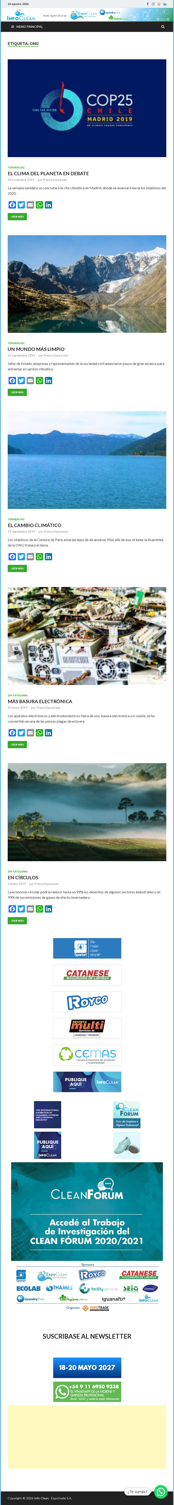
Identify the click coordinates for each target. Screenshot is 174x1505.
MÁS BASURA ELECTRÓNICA (40, 701)
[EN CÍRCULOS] (87, 814)
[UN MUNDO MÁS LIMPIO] (87, 285)
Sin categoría (18, 695)
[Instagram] (153, 4)
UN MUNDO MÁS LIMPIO (36, 349)
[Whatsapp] (159, 4)
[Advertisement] (87, 1437)
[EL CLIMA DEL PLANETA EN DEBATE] (87, 110)
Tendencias (16, 167)
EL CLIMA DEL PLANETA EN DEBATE (48, 173)
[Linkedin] (164, 4)
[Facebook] (148, 4)
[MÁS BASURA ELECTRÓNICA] (87, 637)
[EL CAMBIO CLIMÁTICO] (87, 461)
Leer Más (17, 216)
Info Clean (41, 1498)
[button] (161, 1492)
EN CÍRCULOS (23, 877)
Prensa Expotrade (55, 180)
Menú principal (29, 27)
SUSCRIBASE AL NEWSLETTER (87, 1336)
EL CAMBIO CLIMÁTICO (34, 525)
